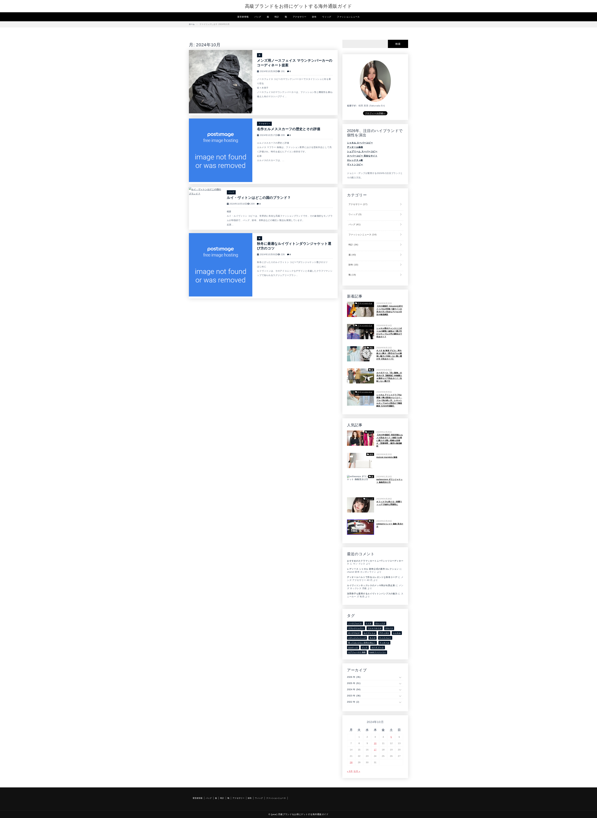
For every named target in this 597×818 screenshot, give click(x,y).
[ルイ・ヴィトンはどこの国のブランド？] (205, 191)
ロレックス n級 (355, 160)
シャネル (397, 633)
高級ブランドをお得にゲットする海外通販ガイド (298, 6)
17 (375, 749)
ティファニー (385, 638)
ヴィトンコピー (355, 164)
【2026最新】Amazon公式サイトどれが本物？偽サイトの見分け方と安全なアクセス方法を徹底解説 (389, 310)
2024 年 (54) (354, 689)
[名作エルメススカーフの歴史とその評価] (220, 150)
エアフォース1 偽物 (357, 652)
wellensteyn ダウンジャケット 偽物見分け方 (389, 480)
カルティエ (353, 647)
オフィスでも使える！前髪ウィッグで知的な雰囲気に (389, 503)
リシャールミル (375, 628)
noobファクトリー (377, 652)
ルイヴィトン (369, 633)
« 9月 (350, 771)
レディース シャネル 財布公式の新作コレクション (373, 569)
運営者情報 (243, 17)
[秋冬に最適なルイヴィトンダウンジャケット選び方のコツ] (220, 264)
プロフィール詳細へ (375, 113)
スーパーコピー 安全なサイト (362, 156)
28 (351, 762)
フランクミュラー (356, 628)
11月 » (357, 771)
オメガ (372, 638)
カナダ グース (377, 647)
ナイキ (369, 623)
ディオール (384, 643)
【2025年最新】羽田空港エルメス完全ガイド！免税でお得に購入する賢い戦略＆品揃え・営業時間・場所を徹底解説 (389, 440)
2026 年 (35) (354, 677)
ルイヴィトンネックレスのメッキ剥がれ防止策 (371, 585)
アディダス (384, 633)
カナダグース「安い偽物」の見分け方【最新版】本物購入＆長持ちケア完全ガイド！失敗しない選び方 (389, 377)
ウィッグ (326, 17)
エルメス (389, 628)
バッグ (257, 17)
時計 (277, 17)
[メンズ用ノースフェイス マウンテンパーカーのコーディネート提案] (220, 81)
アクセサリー (299, 17)
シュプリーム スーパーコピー (362, 151)
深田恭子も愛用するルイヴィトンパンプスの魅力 (372, 593)
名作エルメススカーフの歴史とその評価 (288, 129)
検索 (397, 44)
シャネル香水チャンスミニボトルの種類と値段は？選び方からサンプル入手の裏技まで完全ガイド (389, 332)
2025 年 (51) (354, 683)
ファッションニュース (348, 17)
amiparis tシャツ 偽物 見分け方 (389, 525)
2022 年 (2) (353, 702)
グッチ (365, 647)
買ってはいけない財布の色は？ (362, 643)
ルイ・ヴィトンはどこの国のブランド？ (259, 198)
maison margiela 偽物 (386, 457)
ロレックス (380, 623)
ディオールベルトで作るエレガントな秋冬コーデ (372, 577)
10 (375, 743)
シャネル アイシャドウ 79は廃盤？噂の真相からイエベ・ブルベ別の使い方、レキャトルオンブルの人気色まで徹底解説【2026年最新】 (389, 400)
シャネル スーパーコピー (360, 142)
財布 (314, 17)
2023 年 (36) (354, 695)
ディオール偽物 (355, 147)
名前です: (352, 105)
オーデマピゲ (354, 633)
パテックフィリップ (357, 638)
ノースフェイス (355, 623)
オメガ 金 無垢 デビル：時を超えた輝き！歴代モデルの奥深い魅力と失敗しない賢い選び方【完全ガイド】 (389, 354)
